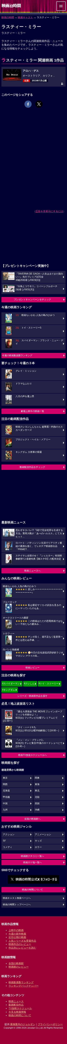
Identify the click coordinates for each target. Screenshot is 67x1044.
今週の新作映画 (17, 933)
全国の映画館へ (32, 818)
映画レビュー (32, 667)
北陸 (37, 797)
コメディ (7, 847)
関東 (37, 778)
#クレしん (29, 683)
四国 (37, 803)
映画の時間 (7, 17)
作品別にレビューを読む (22, 947)
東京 (5, 778)
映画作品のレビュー (20, 944)
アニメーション (43, 834)
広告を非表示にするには (49, 211)
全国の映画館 (16, 963)
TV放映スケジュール (20, 1008)
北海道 (6, 790)
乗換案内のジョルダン (22, 1024)
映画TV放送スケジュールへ (32, 755)
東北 (37, 790)
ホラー (38, 847)
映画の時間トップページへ (17, 904)
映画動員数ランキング (21, 982)
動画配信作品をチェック (32, 467)
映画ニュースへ (32, 570)
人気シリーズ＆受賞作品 (22, 940)
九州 (5, 810)
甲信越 (6, 797)
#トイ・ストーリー (48, 683)
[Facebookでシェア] (28, 104)
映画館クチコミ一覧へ (32, 856)
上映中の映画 (16, 930)
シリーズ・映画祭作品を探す (32, 696)
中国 (5, 803)
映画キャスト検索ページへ (17, 898)
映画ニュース (16, 1001)
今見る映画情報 (17, 1011)
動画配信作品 (16, 1004)
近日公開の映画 (17, 937)
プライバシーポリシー (50, 1024)
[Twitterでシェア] (39, 104)
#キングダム (8, 689)
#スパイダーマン (11, 683)
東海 (37, 784)
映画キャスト (25, 17)
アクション (8, 834)
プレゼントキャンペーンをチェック (32, 299)
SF (4, 841)
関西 (5, 784)
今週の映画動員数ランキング (17, 355)
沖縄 (37, 810)
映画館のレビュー (19, 966)
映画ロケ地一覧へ (32, 862)
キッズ (38, 841)
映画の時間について (32, 889)
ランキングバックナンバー (24, 985)
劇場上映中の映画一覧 (32, 411)
